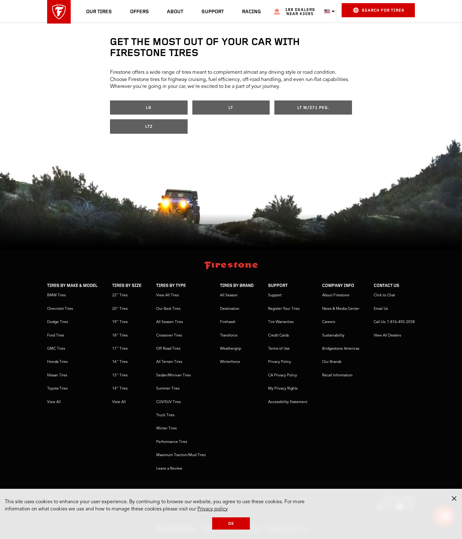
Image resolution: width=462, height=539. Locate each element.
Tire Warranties (281, 322)
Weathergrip (230, 349)
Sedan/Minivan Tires (173, 375)
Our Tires (99, 11)
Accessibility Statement (287, 402)
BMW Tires (56, 295)
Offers (139, 11)
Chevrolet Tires (60, 309)
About (175, 11)
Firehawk (227, 322)
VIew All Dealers (387, 335)
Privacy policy (212, 509)
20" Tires (120, 309)
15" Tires (120, 375)
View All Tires (167, 295)
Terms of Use (279, 349)
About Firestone (335, 295)
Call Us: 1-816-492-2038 (394, 322)
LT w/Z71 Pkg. (313, 108)
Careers (328, 322)
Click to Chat (384, 295)
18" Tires (120, 335)
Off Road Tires (168, 349)
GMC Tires (56, 349)
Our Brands (331, 362)
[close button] (454, 498)
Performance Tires (171, 442)
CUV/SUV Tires (168, 402)
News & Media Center (340, 309)
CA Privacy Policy (282, 375)
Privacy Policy (279, 362)
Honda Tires (57, 362)
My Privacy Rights (283, 389)
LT (230, 108)
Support (212, 11)
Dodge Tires (57, 322)
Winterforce (230, 362)
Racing (251, 11)
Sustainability (333, 335)
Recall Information (337, 375)
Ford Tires (55, 335)
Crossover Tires (169, 335)
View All (54, 402)
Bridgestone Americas (340, 349)
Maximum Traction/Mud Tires (181, 455)
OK (231, 524)
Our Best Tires (168, 309)
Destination (229, 309)
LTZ (148, 127)
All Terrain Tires (169, 362)
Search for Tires (383, 10)
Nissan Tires (57, 375)
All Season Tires (169, 322)
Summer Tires (167, 389)
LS (148, 108)
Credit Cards (278, 335)
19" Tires (120, 322)
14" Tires (120, 389)
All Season (229, 295)
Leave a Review (169, 469)
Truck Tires (165, 415)
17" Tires (120, 349)
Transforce (229, 335)
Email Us (381, 309)
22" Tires (120, 295)
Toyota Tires (57, 389)
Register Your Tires (284, 309)
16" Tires (120, 362)
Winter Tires (166, 428)
